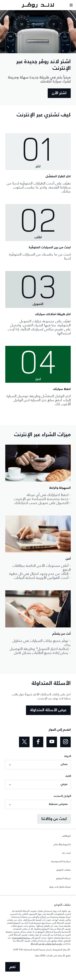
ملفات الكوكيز (63, 870)
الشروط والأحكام (62, 844)
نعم (13, 967)
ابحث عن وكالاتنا (54, 819)
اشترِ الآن (59, 93)
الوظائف (66, 836)
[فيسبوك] (38, 742)
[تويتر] (24, 742)
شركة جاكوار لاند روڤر (60, 887)
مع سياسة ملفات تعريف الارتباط (46, 943)
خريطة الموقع (63, 878)
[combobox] (38, 764)
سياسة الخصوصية (61, 861)
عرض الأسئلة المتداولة (48, 710)
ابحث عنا (66, 853)
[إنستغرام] (65, 742)
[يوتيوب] (51, 742)
